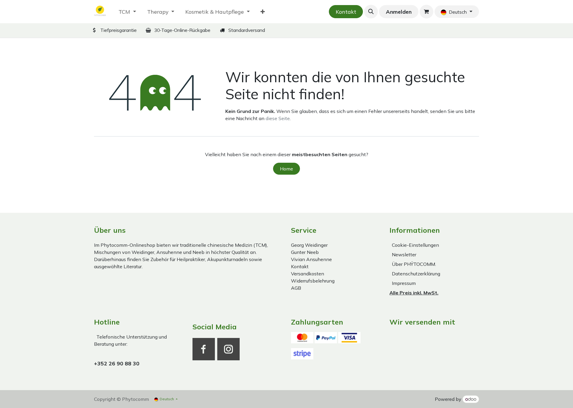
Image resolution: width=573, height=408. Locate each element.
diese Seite (278, 118)
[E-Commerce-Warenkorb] (426, 11)
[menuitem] (127, 11)
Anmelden (399, 11)
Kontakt (346, 11)
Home (286, 169)
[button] (371, 11)
